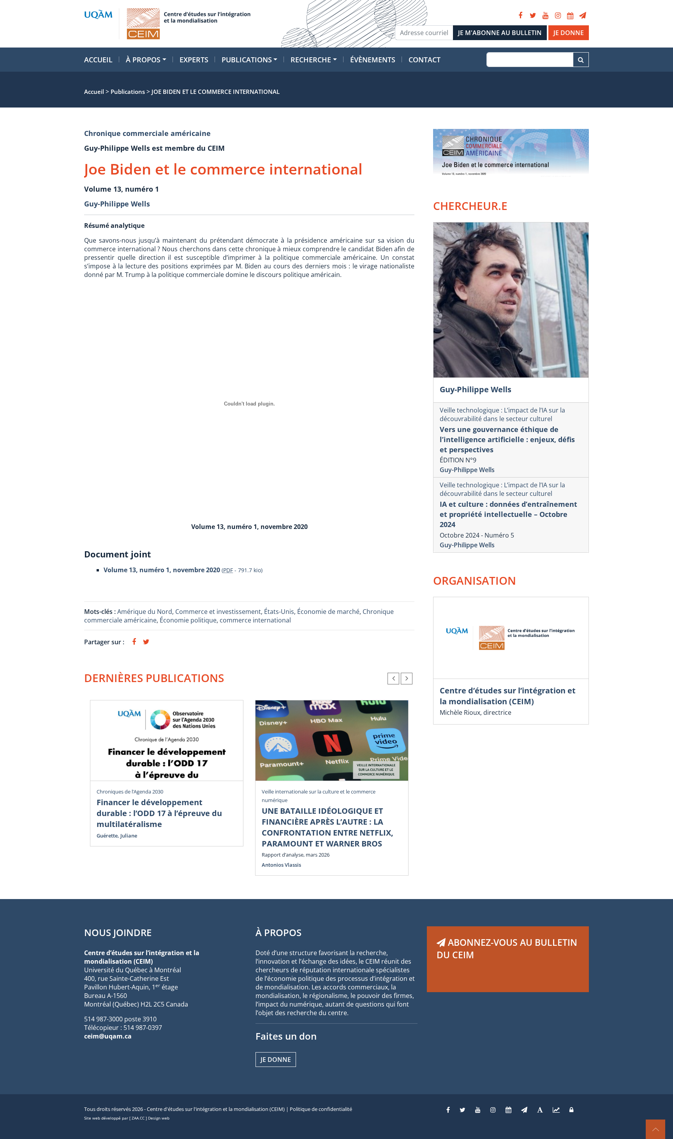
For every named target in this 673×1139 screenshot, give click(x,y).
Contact (424, 59)
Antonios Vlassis (281, 864)
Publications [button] (247, 59)
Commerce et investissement (218, 611)
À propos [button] (143, 59)
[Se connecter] (571, 1110)
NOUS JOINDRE (118, 932)
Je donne (276, 1059)
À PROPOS (278, 932)
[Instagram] (558, 15)
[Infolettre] (582, 15)
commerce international (255, 620)
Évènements (372, 59)
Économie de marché (328, 611)
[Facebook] (520, 15)
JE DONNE (568, 32)
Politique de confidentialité (321, 1109)
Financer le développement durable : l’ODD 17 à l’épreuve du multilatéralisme (159, 813)
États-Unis (279, 611)
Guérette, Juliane (117, 835)
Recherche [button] (311, 59)
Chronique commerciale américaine (147, 133)
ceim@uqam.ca (108, 1036)
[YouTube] (545, 15)
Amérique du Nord (144, 611)
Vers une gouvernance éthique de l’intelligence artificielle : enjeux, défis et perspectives (507, 439)
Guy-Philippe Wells (117, 203)
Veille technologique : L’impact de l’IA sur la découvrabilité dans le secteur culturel (502, 414)
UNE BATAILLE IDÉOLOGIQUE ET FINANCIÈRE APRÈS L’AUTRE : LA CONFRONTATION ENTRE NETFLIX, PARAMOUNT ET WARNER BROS (327, 827)
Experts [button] (194, 59)
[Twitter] (533, 15)
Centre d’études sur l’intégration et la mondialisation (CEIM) (508, 696)
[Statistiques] (556, 1110)
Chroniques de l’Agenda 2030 (130, 791)
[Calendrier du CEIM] (570, 15)
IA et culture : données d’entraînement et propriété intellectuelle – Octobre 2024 (508, 514)
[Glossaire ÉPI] (540, 1110)
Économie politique (188, 620)
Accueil (98, 59)
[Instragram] (493, 1110)
